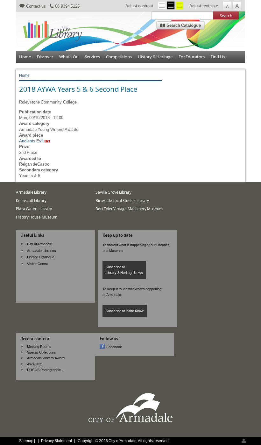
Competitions (119, 57)
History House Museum (36, 217)
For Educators (192, 57)
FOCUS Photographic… (45, 370)
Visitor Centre (37, 264)
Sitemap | (27, 441)
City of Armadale (39, 244)
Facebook (114, 347)
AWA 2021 (35, 364)
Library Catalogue (40, 257)
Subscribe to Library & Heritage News (124, 270)
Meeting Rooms (39, 346)
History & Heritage (155, 57)
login (243, 440)
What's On (69, 57)
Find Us (217, 57)
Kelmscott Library (31, 200)
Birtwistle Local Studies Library (122, 200)
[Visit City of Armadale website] (130, 421)
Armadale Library (31, 192)
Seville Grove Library (113, 192)
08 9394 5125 (67, 6)
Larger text (236, 5)
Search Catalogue (183, 25)
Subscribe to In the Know (124, 311)
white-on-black (171, 5)
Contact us (36, 6)
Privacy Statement (56, 441)
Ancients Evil (31, 141)
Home (25, 57)
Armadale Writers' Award (46, 358)
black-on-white (162, 5)
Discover (45, 57)
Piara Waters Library (34, 208)
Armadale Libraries (41, 251)
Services (92, 57)
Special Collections (41, 352)
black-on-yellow (180, 5)
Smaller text (227, 5)
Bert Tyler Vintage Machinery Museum (129, 208)
